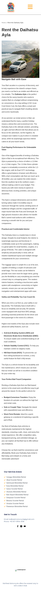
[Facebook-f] (18, 526)
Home (4, 22)
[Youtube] (25, 526)
